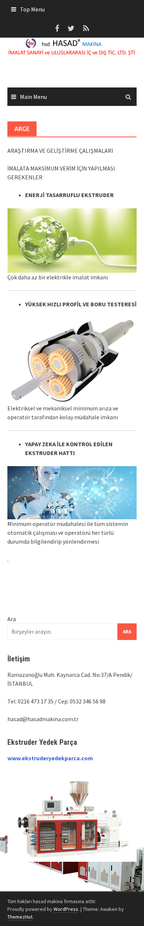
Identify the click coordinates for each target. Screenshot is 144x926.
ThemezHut (19, 916)
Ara (11, 619)
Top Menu (32, 9)
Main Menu (33, 96)
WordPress (66, 909)
